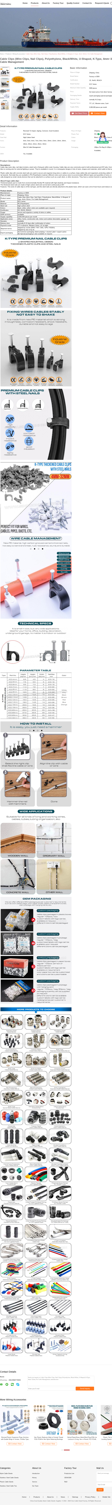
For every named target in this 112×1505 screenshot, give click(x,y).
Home (25, 3)
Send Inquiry (85, 1388)
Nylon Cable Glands (6, 1473)
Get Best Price (80, 113)
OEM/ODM (67, 1477)
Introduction (36, 1473)
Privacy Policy (90, 1497)
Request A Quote (102, 3)
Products (34, 3)
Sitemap (75, 1497)
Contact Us (87, 3)
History (34, 1477)
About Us (46, 3)
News (63, 1497)
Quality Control (73, 3)
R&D (65, 1482)
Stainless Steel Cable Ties (8, 1486)
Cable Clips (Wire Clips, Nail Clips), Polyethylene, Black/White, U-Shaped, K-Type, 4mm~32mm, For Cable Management (64, 54)
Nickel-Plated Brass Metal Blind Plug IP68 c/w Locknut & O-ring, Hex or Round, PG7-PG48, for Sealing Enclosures (82, 1438)
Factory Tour (58, 3)
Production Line (69, 1473)
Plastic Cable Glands (6, 1482)
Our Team (35, 1486)
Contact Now (99, 113)
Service (34, 1482)
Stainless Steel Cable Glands (9, 1477)
